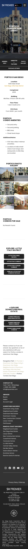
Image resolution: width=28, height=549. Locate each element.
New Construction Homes (11, 436)
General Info (4, 62)
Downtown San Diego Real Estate (14, 317)
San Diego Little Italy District (14, 86)
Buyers (5, 397)
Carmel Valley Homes (10, 446)
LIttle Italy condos (14, 261)
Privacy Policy (13, 482)
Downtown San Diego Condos (14, 323)
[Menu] (24, 5)
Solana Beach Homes (10, 451)
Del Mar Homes (8, 448)
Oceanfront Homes (9, 439)
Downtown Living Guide (11, 409)
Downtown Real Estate (10, 414)
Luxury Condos (8, 421)
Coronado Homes (9, 441)
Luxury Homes (7, 434)
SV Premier (18, 361)
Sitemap (22, 482)
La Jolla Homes (8, 443)
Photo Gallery (23, 62)
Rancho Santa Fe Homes (11, 455)
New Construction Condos (12, 418)
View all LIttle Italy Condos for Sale (14, 272)
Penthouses (7, 423)
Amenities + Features (14, 62)
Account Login (8, 402)
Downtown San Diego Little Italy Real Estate (13, 369)
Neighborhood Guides (10, 411)
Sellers (5, 399)
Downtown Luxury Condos (14, 329)
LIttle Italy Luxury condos (14, 266)
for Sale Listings (14, 68)
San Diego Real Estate (10, 431)
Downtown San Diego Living (12, 363)
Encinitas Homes (8, 453)
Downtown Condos (9, 416)
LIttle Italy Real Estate (14, 256)
